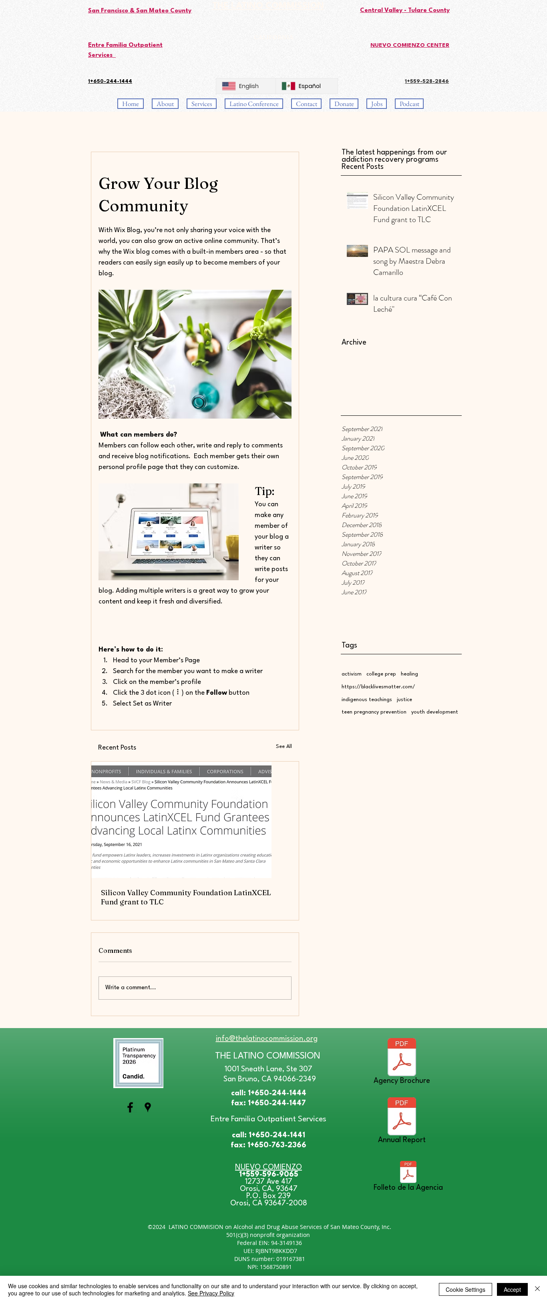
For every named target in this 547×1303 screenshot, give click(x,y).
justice (404, 699)
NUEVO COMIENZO (268, 1167)
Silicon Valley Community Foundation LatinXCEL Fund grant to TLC (186, 897)
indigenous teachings (367, 699)
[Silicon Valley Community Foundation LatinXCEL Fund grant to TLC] (195, 820)
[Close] (537, 1289)
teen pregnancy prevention (374, 712)
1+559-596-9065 (268, 1174)
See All (284, 746)
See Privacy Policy (211, 1293)
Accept (512, 1289)
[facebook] (130, 1107)
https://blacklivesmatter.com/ (378, 687)
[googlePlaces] (148, 1107)
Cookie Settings (465, 1289)
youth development (434, 712)
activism (352, 674)
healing (409, 674)
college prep (381, 674)
